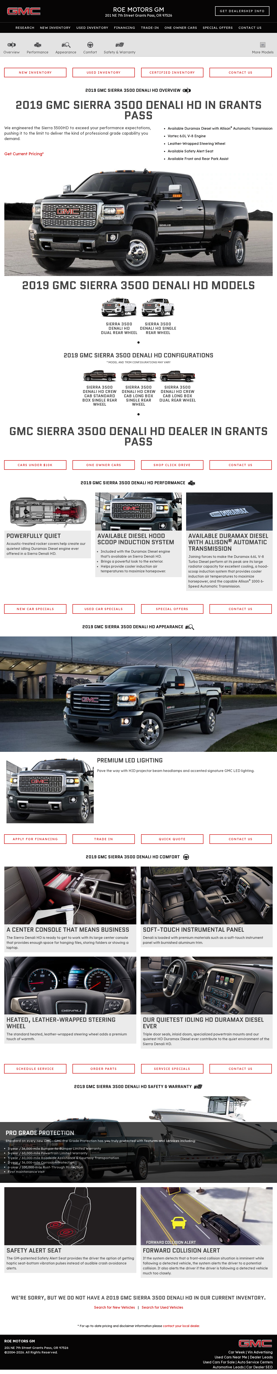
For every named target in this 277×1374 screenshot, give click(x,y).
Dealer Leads (261, 1357)
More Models (263, 52)
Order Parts (103, 1069)
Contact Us (250, 28)
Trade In (103, 839)
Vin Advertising (260, 1352)
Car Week (236, 1352)
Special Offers (218, 28)
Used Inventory (92, 28)
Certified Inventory (172, 72)
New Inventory (55, 28)
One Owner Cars (180, 28)
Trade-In (150, 28)
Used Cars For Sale (219, 1362)
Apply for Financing (35, 839)
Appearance (65, 52)
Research (25, 28)
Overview (11, 52)
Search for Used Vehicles (162, 1307)
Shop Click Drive (172, 465)
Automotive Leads (228, 1367)
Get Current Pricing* (24, 153)
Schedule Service (35, 1069)
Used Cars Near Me (231, 1357)
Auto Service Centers (255, 1362)
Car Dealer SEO (259, 1367)
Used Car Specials (103, 609)
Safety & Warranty (119, 52)
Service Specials (172, 1069)
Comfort (90, 52)
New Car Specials (35, 609)
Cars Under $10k (35, 465)
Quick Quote (172, 839)
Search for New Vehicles (114, 1307)
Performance (37, 52)
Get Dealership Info (242, 11)
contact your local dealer (181, 1326)
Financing (124, 28)
